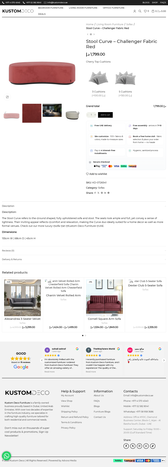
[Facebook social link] (95, 193)
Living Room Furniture (109, 24)
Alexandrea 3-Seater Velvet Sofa (23, 320)
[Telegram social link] (108, 193)
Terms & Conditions (71, 422)
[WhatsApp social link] (146, 446)
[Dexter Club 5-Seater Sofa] (145, 281)
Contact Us (100, 417)
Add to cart (105, 115)
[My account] (134, 11)
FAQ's (97, 401)
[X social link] (98, 193)
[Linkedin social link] (105, 193)
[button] (5, 113)
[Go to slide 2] (85, 335)
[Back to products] (90, 34)
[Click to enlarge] (7, 97)
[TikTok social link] (152, 446)
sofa (57, 225)
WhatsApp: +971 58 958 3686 (139, 411)
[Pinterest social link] (102, 193)
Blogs (97, 406)
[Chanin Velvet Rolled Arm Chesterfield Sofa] (63, 286)
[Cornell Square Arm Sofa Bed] (104, 297)
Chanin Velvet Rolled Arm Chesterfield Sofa (63, 297)
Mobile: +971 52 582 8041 (136, 406)
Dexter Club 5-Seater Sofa (145, 285)
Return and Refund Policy (75, 417)
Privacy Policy (68, 428)
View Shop (66, 401)
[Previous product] (87, 34)
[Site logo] (18, 11)
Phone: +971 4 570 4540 (136, 401)
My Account (67, 395)
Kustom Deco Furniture (82, 225)
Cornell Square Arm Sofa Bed (104, 320)
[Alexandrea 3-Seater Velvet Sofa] (22, 297)
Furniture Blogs (102, 411)
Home (89, 24)
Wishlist (65, 406)
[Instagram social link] (139, 446)
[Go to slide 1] (82, 335)
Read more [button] (50, 372)
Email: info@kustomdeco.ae (138, 395)
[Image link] (27, 392)
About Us (99, 395)
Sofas (129, 24)
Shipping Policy (69, 411)
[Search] (140, 11)
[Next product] (94, 34)
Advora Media (69, 460)
